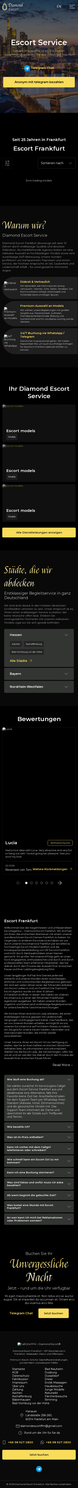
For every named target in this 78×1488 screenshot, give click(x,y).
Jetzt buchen (53, 1313)
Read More (61, 1065)
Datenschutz (20, 1375)
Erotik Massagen (56, 1382)
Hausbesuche (54, 1386)
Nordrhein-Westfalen (26, 687)
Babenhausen (21, 1399)
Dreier (49, 1379)
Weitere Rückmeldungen (50, 869)
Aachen (17, 1393)
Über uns (18, 1386)
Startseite (18, 1369)
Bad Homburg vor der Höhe (25, 1403)
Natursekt (51, 1393)
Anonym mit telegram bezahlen (39, 82)
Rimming (51, 1399)
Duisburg (51, 1372)
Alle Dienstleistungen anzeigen (39, 532)
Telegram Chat (42, 68)
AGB (15, 1372)
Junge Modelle (54, 1389)
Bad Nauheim (54, 1369)
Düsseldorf (52, 1375)
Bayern (15, 674)
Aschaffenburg (22, 1396)
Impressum (19, 1382)
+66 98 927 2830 (20, 1442)
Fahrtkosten (20, 1379)
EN (59, 6)
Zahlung (17, 1389)
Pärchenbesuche (56, 1396)
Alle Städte (18, 661)
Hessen (16, 635)
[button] (26, 883)
